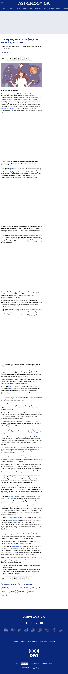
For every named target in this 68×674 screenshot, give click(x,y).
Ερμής (10, 168)
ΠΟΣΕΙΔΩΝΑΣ (21, 591)
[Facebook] (26, 623)
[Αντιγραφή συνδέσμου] (27, 59)
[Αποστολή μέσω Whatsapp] (19, 59)
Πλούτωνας (15, 546)
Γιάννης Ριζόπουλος (6, 52)
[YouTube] (41, 623)
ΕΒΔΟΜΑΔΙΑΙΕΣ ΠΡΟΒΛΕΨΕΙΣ (9, 584)
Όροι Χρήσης (23, 641)
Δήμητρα (10, 386)
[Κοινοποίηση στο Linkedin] (23, 59)
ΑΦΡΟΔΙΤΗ (25, 587)
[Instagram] (36, 623)
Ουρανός (11, 496)
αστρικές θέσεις (15, 587)
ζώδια (26, 101)
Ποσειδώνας (13, 520)
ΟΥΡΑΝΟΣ (12, 591)
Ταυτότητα (15, 641)
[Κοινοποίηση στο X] (11, 59)
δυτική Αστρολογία (28, 95)
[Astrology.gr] (34, 3)
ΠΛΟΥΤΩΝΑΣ (31, 591)
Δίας (10, 404)
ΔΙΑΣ (38, 587)
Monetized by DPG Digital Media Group (42, 663)
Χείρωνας (11, 475)
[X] (31, 623)
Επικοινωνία (52, 641)
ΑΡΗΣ (32, 587)
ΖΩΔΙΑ (3, 595)
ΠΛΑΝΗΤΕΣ (5, 587)
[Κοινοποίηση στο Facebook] (7, 59)
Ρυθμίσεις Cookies (43, 641)
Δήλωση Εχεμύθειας (32, 641)
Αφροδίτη (11, 235)
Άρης (10, 309)
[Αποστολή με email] (30, 59)
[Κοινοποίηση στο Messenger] (15, 59)
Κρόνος (11, 437)
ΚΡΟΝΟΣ (4, 591)
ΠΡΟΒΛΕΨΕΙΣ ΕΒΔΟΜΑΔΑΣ (25, 584)
